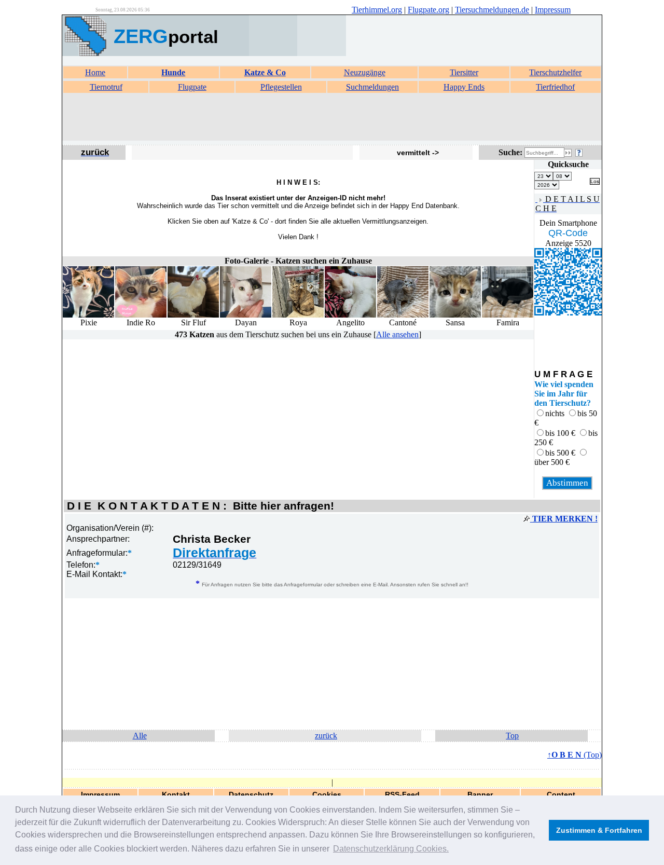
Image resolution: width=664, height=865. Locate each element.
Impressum (553, 9)
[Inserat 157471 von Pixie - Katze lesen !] (88, 315)
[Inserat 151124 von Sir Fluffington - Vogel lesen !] (193, 315)
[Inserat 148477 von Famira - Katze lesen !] (507, 315)
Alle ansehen (397, 334)
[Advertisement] (332, 117)
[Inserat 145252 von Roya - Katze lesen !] (298, 315)
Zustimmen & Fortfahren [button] (599, 830)
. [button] (391, 848)
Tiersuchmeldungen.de (492, 9)
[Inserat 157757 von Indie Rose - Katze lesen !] (141, 315)
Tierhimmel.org (377, 9)
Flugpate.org (428, 9)
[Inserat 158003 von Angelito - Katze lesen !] (350, 315)
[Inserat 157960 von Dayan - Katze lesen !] (245, 315)
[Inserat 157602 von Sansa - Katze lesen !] (455, 315)
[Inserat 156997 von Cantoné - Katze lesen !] (403, 315)
